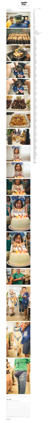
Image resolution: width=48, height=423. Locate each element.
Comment (7, 408)
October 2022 (34, 62)
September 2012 (34, 128)
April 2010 (34, 144)
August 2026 (34, 36)
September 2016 (34, 101)
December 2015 (34, 106)
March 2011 (34, 138)
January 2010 (34, 146)
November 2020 (34, 75)
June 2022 (34, 64)
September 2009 (34, 148)
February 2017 (34, 98)
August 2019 (34, 83)
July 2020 (34, 77)
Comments (34, 162)
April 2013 (34, 124)
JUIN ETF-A (37, 31)
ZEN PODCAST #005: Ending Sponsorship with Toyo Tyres (24, 8)
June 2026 (34, 37)
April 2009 (34, 151)
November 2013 (34, 120)
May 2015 (34, 110)
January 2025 (34, 47)
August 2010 (34, 142)
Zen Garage (34, 23)
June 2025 (34, 44)
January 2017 (34, 99)
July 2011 (34, 136)
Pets (33, 16)
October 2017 (34, 94)
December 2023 (34, 54)
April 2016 (34, 104)
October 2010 (34, 141)
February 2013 (34, 125)
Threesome (34, 20)
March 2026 (34, 39)
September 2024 (34, 49)
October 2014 (34, 114)
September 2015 (34, 108)
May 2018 (34, 90)
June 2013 (34, 123)
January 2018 (34, 92)
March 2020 (34, 79)
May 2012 (34, 130)
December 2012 (34, 126)
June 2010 (34, 143)
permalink (16, 395)
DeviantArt (34, 25)
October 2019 (34, 82)
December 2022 (34, 61)
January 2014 (34, 119)
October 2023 (34, 55)
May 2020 (34, 78)
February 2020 (34, 80)
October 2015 (34, 107)
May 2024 (34, 51)
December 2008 (34, 153)
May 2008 (34, 157)
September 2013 (34, 121)
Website (7, 406)
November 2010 (34, 140)
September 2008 (34, 155)
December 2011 (34, 133)
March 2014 (34, 118)
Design (34, 12)
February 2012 (34, 132)
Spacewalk (34, 19)
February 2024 (34, 53)
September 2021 (34, 69)
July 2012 (34, 129)
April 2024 (34, 52)
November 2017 (34, 93)
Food (11, 395)
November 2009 (34, 147)
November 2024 (34, 48)
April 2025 (34, 45)
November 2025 (34, 41)
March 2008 (34, 158)
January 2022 (34, 67)
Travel (33, 21)
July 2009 (34, 149)
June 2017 (34, 96)
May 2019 (34, 85)
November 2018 (34, 88)
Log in (33, 161)
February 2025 (34, 46)
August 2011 (34, 135)
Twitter (33, 28)
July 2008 (34, 156)
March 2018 (34, 91)
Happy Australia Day (8, 8)
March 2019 (34, 86)
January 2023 (34, 60)
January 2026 (34, 40)
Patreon (34, 26)
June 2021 (34, 71)
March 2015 (34, 111)
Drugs (33, 13)
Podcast (34, 18)
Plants (33, 17)
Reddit (33, 27)
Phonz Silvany (34, 32)
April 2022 (34, 65)
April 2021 (34, 72)
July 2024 (34, 50)
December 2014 (34, 113)
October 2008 (34, 154)
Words (33, 22)
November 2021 (34, 68)
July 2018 (34, 89)
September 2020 (34, 76)
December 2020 (34, 74)
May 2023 (34, 58)
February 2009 (34, 152)
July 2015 (34, 109)
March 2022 (34, 66)
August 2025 (34, 43)
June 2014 (34, 116)
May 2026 (34, 38)
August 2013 (34, 122)
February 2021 (34, 73)
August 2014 (34, 115)
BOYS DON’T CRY (37, 34)
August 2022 (34, 63)
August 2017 (34, 95)
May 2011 (34, 137)
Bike (33, 11)
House (33, 15)
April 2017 (34, 97)
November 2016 (34, 100)
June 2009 (34, 150)
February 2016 (34, 105)
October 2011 (34, 134)
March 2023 (34, 59)
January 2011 (34, 139)
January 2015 (34, 112)
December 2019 (34, 81)
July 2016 (34, 102)
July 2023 (34, 57)
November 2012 (34, 127)
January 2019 (34, 87)
